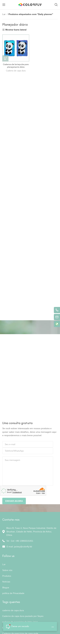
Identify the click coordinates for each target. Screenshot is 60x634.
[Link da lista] (30, 541)
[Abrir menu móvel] (4, 5)
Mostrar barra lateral (15, 30)
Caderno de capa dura (16, 71)
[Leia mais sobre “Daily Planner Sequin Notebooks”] (5, 58)
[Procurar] (56, 5)
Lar (4, 14)
